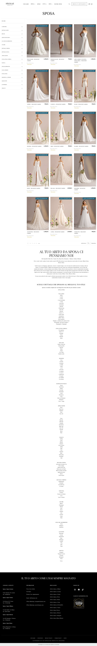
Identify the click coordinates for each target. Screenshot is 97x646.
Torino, (87, 261)
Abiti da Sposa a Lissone (55, 591)
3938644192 (7, 594)
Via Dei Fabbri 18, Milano (8, 609)
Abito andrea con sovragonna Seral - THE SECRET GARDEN (80, 61)
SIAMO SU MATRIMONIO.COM (80, 596)
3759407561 (7, 628)
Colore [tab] (3, 44)
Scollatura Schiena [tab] (6, 59)
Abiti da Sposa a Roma (55, 599)
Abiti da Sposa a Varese (55, 607)
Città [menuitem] (44, 4)
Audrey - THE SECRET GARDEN (34, 104)
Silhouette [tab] (4, 80)
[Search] (69, 4)
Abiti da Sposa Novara (55, 610)
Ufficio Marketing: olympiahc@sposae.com (35, 601)
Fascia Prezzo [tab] (5, 70)
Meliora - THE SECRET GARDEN (34, 146)
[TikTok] (82, 589)
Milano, (84, 261)
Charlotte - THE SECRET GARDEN (80, 232)
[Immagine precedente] (29, 44)
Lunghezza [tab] (4, 84)
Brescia (59, 262)
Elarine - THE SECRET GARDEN (81, 146)
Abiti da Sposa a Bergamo (55, 615)
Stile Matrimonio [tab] (6, 66)
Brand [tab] (3, 33)
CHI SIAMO (32, 638)
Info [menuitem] (50, 4)
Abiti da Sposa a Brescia (55, 613)
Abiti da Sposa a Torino (55, 594)
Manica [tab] (3, 62)
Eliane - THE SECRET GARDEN (81, 104)
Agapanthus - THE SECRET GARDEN (33, 232)
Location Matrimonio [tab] (7, 41)
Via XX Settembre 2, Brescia (9, 618)
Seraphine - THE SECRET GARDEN (79, 189)
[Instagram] (74, 589)
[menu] (42, 4)
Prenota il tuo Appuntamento (32, 594)
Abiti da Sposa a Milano (55, 589)
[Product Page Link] (38, 40)
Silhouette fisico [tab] (6, 37)
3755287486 (7, 603)
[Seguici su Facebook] (92, 4)
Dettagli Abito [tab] (5, 30)
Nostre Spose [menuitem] (58, 4)
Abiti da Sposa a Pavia (55, 597)
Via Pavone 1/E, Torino (8, 601)
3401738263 (7, 611)
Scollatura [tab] (4, 73)
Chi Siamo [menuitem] (26, 4)
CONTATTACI (40, 638)
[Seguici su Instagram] (89, 4)
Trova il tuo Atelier (30, 589)
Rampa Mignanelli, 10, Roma (9, 627)
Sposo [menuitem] (38, 4)
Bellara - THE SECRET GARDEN (58, 188)
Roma (63, 262)
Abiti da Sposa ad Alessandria (56, 605)
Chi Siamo (28, 591)
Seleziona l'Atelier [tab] (6, 77)
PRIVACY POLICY (48, 638)
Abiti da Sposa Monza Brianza (56, 618)
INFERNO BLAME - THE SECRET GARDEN (57, 60)
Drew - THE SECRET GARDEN (57, 146)
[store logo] (11, 4)
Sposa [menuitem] (32, 4)
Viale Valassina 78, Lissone (9, 592)
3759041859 (7, 620)
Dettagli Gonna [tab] (5, 51)
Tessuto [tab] (4, 88)
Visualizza (29, 64)
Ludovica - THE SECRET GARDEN (58, 104)
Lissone (80, 261)
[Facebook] (78, 589)
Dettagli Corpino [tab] (6, 48)
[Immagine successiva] (46, 44)
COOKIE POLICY (58, 638)
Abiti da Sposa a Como (55, 602)
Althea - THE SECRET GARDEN (57, 231)
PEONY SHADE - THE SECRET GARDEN (33, 60)
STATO (65, 638)
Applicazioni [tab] (5, 55)
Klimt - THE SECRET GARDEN (33, 188)
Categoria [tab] (4, 26)
